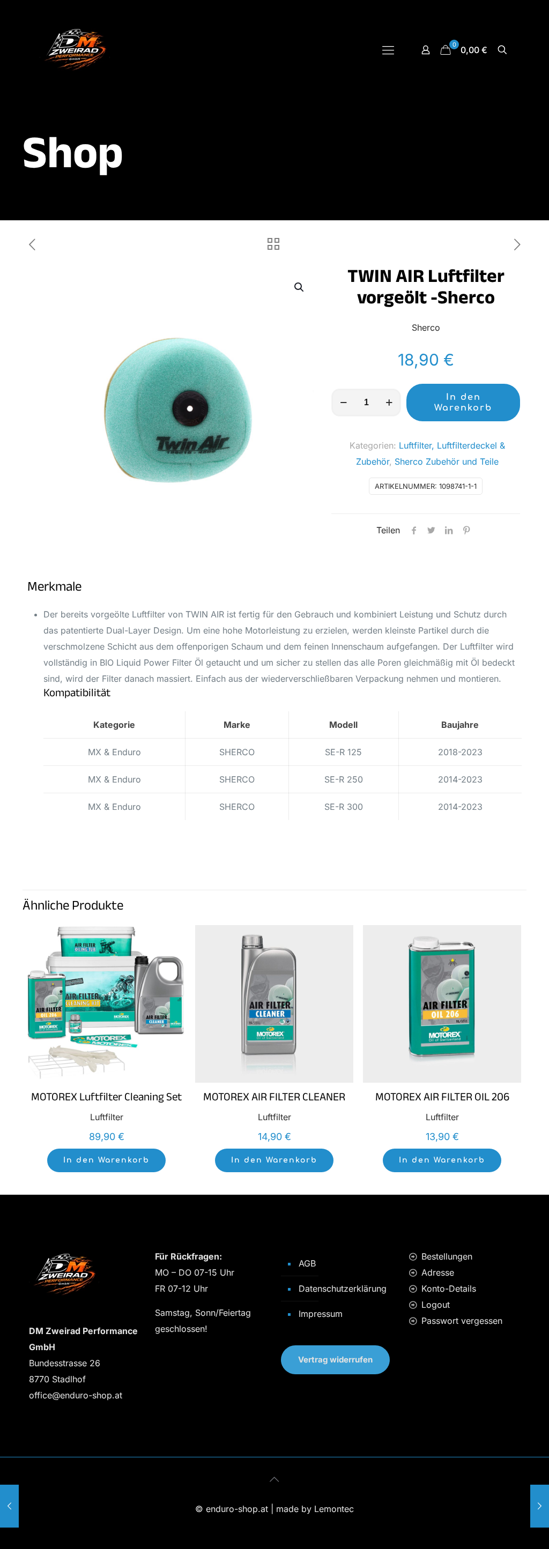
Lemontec (334, 1508)
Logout (435, 1304)
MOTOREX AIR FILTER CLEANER (274, 1098)
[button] (299, 287)
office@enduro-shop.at (75, 1395)
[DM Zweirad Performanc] (75, 49)
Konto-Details (448, 1288)
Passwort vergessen (461, 1320)
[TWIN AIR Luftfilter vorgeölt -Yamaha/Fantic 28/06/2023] (9, 1506)
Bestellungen (446, 1256)
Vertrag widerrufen (335, 1359)
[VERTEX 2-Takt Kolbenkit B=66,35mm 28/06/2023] (539, 1506)
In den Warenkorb (463, 402)
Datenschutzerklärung (343, 1288)
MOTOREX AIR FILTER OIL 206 (442, 1098)
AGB (307, 1263)
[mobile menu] (388, 50)
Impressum (321, 1313)
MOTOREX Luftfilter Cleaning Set (106, 1098)
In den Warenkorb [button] (106, 1160)
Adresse (437, 1272)
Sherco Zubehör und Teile (447, 461)
